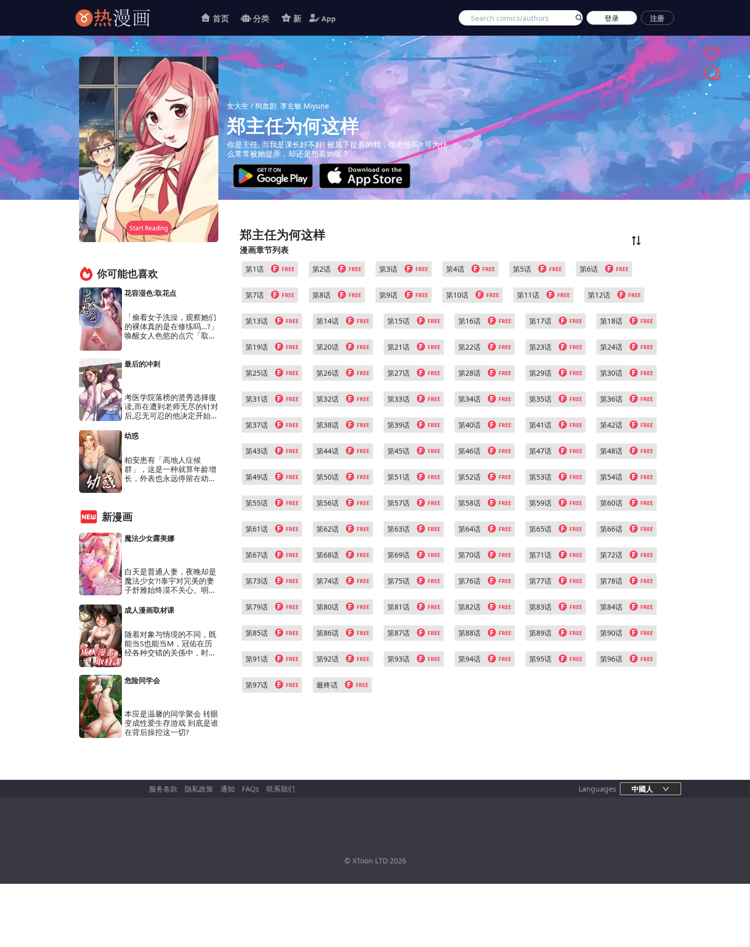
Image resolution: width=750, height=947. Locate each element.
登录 (612, 18)
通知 (227, 789)
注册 (657, 18)
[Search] (577, 17)
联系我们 (280, 789)
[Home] (125, 18)
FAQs (250, 789)
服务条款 (163, 789)
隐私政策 (199, 789)
